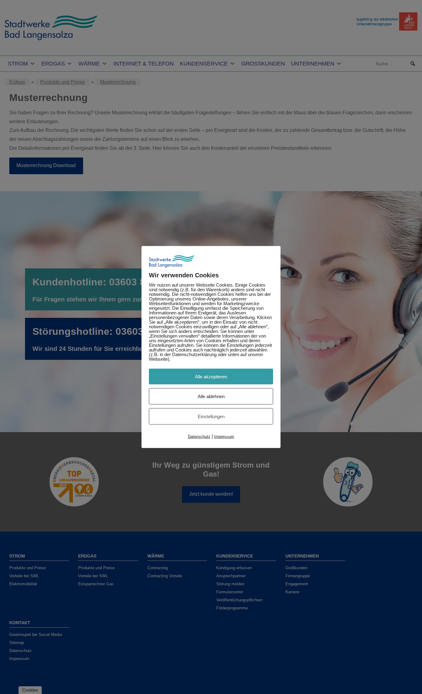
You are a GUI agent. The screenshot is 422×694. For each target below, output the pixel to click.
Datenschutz (199, 436)
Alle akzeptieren (211, 376)
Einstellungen (211, 416)
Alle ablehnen (211, 396)
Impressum (224, 436)
